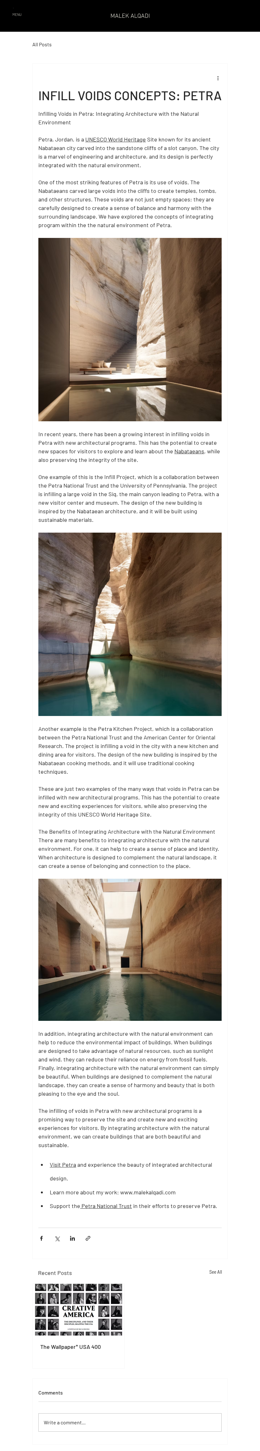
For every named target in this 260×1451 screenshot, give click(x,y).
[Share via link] (88, 1238)
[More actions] (218, 78)
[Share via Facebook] (41, 1238)
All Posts (42, 44)
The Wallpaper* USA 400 (70, 1346)
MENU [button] (17, 14)
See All (215, 1272)
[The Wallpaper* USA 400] (78, 1310)
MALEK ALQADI (130, 15)
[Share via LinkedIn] (72, 1238)
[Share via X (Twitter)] (57, 1238)
